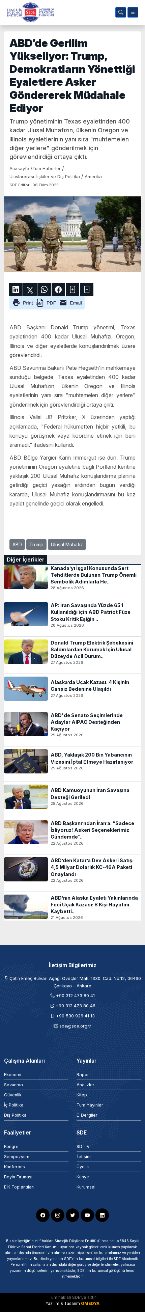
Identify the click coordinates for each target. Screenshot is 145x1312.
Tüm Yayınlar (90, 1105)
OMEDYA (90, 1303)
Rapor (83, 1074)
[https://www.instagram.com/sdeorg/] (57, 1215)
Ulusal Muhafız (67, 544)
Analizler (85, 1084)
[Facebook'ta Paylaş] (58, 289)
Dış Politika (15, 1115)
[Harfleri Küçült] (86, 289)
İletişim (84, 1156)
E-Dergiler (87, 1115)
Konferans (14, 1166)
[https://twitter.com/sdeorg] (72, 1215)
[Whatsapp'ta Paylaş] (44, 289)
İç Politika (14, 1105)
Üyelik (83, 1166)
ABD (17, 544)
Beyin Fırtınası (18, 1176)
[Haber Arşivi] (120, 12)
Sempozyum (16, 1156)
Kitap (82, 1094)
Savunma (13, 1084)
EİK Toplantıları (19, 1187)
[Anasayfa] (29, 12)
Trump (36, 544)
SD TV (83, 1146)
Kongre (11, 1146)
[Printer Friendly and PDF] (47, 302)
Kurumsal (86, 1187)
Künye (83, 1176)
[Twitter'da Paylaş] (30, 289)
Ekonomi (12, 1074)
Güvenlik (13, 1094)
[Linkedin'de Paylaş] (16, 289)
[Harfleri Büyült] (72, 289)
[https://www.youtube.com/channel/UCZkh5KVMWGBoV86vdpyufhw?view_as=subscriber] (87, 1215)
